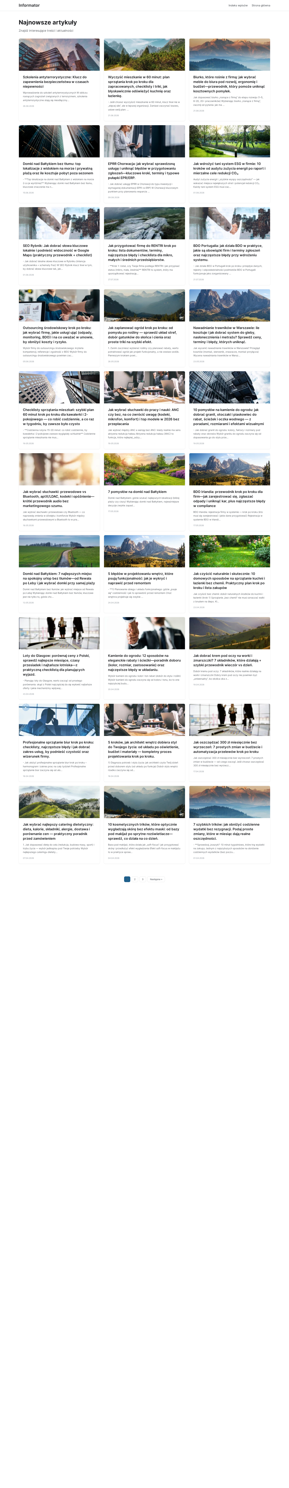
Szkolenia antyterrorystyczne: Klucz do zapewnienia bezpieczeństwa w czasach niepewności (56, 81)
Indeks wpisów (238, 5)
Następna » (156, 879)
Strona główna (261, 5)
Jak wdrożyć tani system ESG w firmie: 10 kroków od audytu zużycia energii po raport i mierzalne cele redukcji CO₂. (229, 168)
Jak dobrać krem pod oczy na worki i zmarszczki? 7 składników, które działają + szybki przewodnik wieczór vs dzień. (227, 660)
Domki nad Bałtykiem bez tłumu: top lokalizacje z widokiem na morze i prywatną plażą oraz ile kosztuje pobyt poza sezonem (58, 168)
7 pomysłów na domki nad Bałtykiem (137, 492)
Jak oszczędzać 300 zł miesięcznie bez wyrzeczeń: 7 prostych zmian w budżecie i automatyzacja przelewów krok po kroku (227, 747)
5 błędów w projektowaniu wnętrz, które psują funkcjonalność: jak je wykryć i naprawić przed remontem (140, 578)
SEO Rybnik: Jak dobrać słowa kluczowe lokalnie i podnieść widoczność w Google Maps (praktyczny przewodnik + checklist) (57, 250)
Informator (29, 5)
